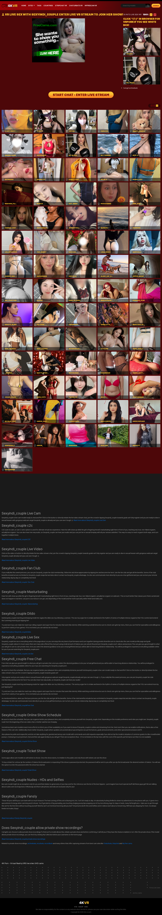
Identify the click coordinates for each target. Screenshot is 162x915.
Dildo (16, 632)
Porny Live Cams (154, 888)
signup (156, 6)
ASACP (80, 907)
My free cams (127, 843)
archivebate (32, 843)
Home (23, 6)
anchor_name (137, 893)
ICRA (86, 907)
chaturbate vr (76, 6)
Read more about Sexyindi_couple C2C (16, 539)
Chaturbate (108, 843)
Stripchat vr (61, 6)
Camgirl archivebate (130, 88)
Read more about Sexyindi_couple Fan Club (18, 582)
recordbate (48, 843)
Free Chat (18, 705)
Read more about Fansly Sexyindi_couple (17, 818)
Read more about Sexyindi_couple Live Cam (89, 520)
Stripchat (115, 843)
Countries (48, 6)
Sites (30, 6)
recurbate (40, 843)
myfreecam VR (91, 6)
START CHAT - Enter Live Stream (81, 95)
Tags (39, 6)
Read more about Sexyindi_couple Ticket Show (19, 770)
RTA (75, 907)
